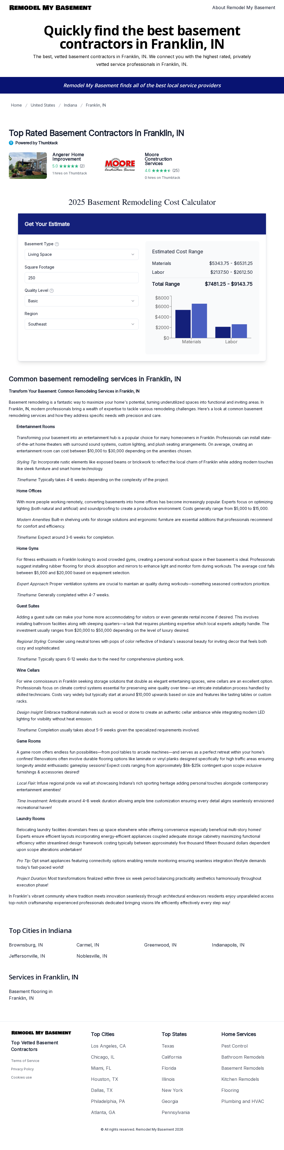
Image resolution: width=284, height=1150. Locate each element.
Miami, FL (101, 1068)
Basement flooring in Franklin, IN (30, 995)
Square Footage (39, 267)
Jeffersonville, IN (27, 956)
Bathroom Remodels (242, 1057)
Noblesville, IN (92, 956)
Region (31, 313)
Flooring (230, 1090)
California (172, 1057)
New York (172, 1090)
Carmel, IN (88, 945)
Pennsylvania (176, 1112)
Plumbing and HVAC (242, 1101)
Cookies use (21, 1077)
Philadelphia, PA (108, 1101)
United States (43, 105)
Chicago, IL (103, 1057)
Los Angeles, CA (108, 1046)
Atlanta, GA (103, 1112)
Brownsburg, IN (26, 945)
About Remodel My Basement (243, 7)
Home (16, 105)
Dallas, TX (102, 1090)
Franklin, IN (96, 105)
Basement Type (39, 243)
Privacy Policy (22, 1069)
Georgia (170, 1101)
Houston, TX (104, 1079)
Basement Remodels (242, 1068)
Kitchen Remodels (240, 1079)
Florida (169, 1068)
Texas (168, 1046)
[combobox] (82, 254)
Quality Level (36, 290)
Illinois (168, 1079)
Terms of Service (25, 1061)
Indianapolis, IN (228, 945)
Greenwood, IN (160, 945)
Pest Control (234, 1046)
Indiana (70, 105)
